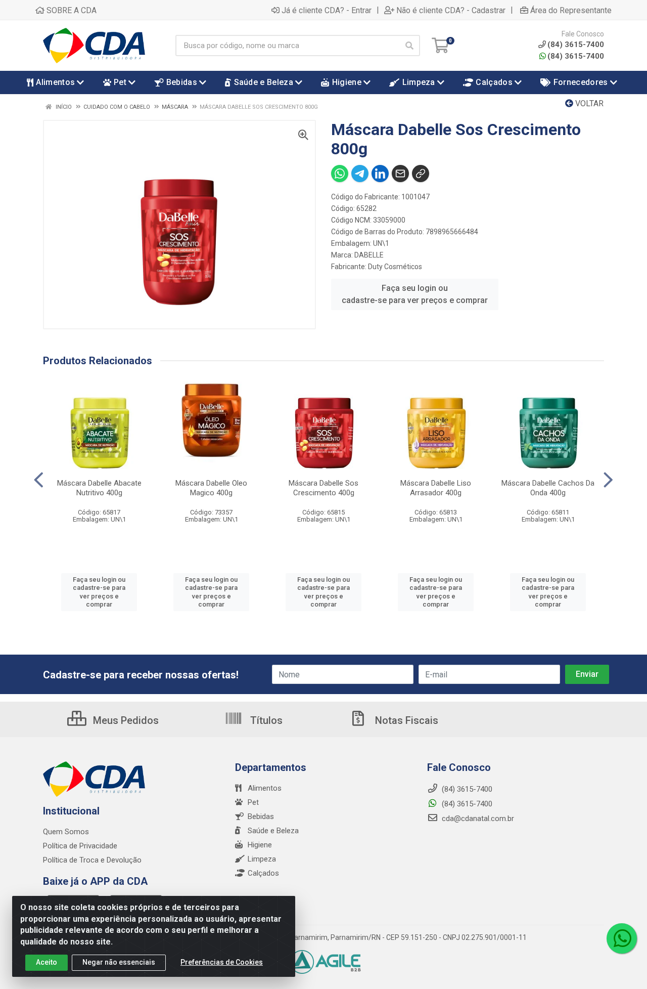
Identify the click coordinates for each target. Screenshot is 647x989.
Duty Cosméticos (395, 267)
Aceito (46, 962)
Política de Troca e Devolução (92, 860)
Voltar (588, 103)
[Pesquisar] (409, 45)
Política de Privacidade (80, 845)
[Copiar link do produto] (420, 173)
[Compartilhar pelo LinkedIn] (380, 173)
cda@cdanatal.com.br (477, 818)
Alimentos (265, 788)
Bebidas (261, 816)
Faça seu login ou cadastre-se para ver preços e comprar (415, 294)
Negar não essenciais (118, 962)
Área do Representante (571, 10)
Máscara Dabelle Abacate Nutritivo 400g (99, 488)
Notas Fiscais (405, 720)
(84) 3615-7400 (575, 56)
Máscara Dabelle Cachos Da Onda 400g (547, 488)
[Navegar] (38, 480)
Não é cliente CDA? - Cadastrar (450, 10)
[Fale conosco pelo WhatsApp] (622, 938)
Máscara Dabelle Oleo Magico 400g (211, 488)
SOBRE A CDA (70, 10)
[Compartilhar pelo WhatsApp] (339, 173)
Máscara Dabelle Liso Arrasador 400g (435, 488)
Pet (253, 802)
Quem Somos (66, 831)
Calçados (263, 873)
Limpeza (262, 859)
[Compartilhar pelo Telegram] (359, 173)
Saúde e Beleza (273, 830)
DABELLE (369, 255)
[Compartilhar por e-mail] (400, 173)
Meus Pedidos (124, 720)
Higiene (260, 844)
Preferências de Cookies (221, 962)
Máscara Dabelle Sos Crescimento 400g (323, 488)
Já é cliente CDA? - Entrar (327, 10)
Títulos (265, 720)
